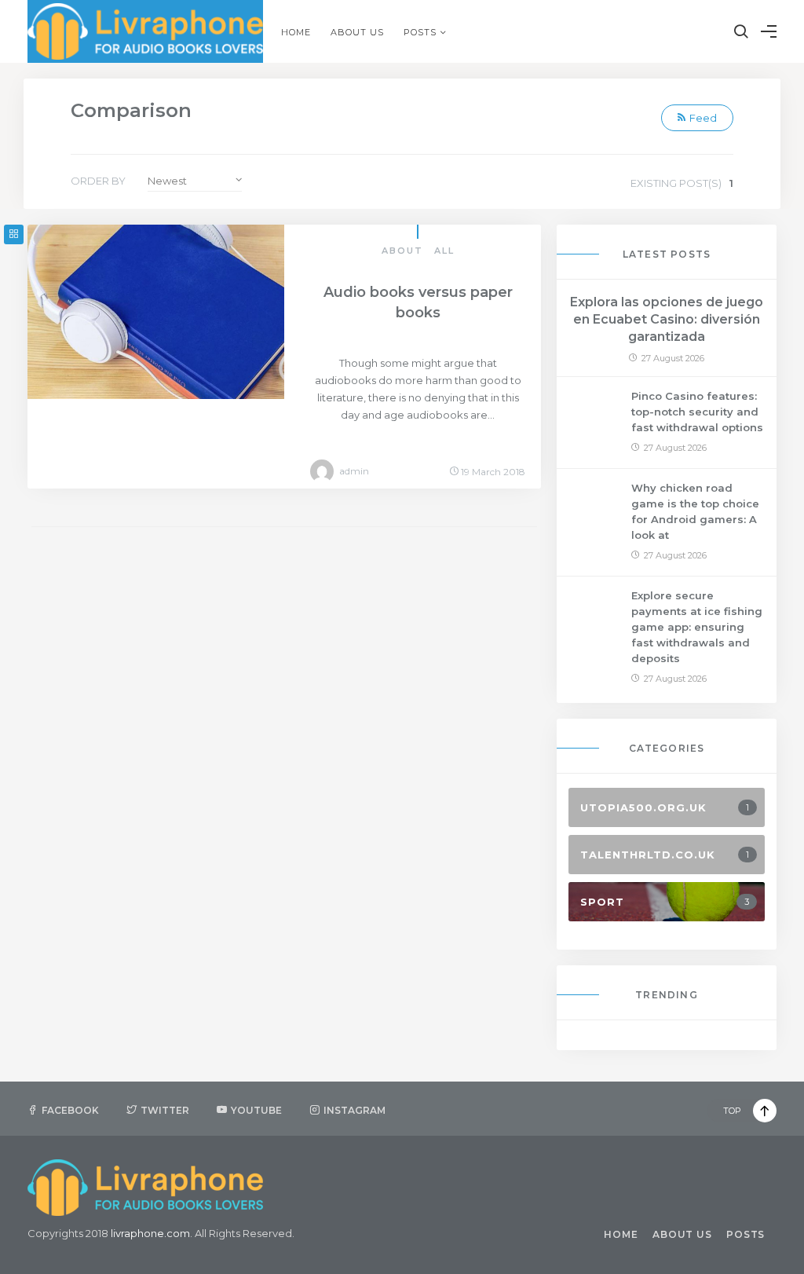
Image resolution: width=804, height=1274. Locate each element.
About (402, 250)
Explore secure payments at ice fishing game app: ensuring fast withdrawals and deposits (696, 626)
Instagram (354, 1110)
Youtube (256, 1110)
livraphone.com (150, 1233)
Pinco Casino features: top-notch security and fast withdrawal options (697, 412)
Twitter (165, 1110)
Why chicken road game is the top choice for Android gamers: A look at (695, 511)
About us (357, 32)
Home (296, 32)
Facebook (70, 1110)
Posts (420, 32)
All (444, 250)
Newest (167, 180)
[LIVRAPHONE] (145, 31)
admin (354, 471)
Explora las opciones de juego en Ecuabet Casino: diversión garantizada (666, 319)
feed (703, 118)
